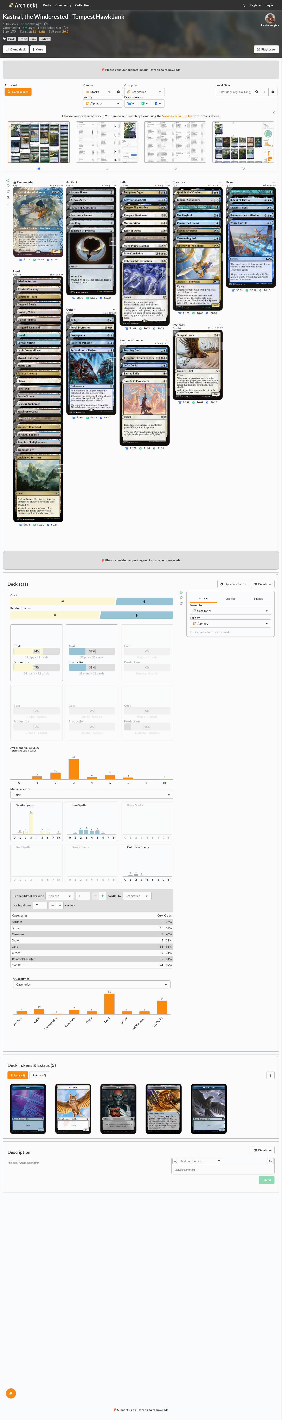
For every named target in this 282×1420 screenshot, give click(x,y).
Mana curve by (20, 789)
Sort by (87, 97)
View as (88, 85)
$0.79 (80, 298)
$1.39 (147, 448)
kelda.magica (270, 25)
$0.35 (27, 524)
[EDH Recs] (8, 198)
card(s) (70, 905)
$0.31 (40, 524)
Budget (45, 39)
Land (107, 1020)
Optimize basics (235, 584)
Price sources (131, 97)
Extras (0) (39, 1075)
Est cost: (32, 31)
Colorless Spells (138, 847)
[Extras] (8, 204)
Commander (51, 1024)
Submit (266, 1180)
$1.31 (161, 448)
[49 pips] (62, 601)
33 (73, 757)
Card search (20, 92)
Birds (11, 39)
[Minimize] (277, 84)
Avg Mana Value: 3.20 (24, 747)
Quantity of (21, 978)
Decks (47, 5)
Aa (270, 1161)
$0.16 (54, 524)
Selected (230, 598)
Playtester (268, 49)
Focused (203, 598)
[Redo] (8, 191)
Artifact (18, 1022)
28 (31, 812)
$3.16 (94, 417)
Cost (13, 595)
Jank (33, 39)
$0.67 (200, 402)
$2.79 (133, 448)
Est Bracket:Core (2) (53, 27)
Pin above (264, 584)
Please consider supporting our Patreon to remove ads (142, 69)
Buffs (36, 1020)
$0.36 (94, 298)
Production (18, 608)
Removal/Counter (136, 1026)
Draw (89, 1020)
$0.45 (200, 313)
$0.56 (54, 259)
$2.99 (80, 417)
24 (162, 999)
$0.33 (107, 298)
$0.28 (253, 290)
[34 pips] (55, 615)
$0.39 (239, 290)
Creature (69, 1022)
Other (124, 1021)
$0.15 (267, 290)
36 (109, 992)
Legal (31, 27)
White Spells (25, 805)
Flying (23, 39)
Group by (130, 85)
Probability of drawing (28, 896)
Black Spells (135, 805)
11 (55, 771)
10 (15, 378)
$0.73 (161, 328)
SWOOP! (157, 1022)
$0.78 (147, 328)
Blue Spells (79, 805)
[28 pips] (136, 615)
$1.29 (27, 259)
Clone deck (18, 49)
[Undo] (8, 185)
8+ (164, 782)
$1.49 (133, 328)
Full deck (258, 598)
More (39, 49)
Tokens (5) (18, 1075)
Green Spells (80, 847)
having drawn (22, 905)
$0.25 (214, 402)
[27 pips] (144, 601)
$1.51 (107, 417)
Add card (11, 85)
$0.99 (186, 402)
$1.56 (40, 259)
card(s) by (114, 896)
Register (256, 5)
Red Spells (23, 847)
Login (269, 5)
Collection (82, 5)
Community (63, 5)
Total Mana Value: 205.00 (23, 750)
